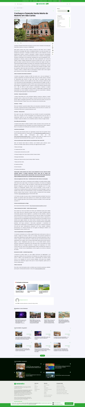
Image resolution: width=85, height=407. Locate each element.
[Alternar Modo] (20, 43)
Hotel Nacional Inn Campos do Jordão (63, 393)
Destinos (36, 387)
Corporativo (59, 25)
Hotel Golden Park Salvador (61, 389)
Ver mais (42, 355)
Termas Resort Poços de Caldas (62, 392)
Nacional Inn (16, 17)
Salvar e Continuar (69, 403)
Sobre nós (36, 386)
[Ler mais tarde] (26, 311)
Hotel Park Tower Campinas (61, 387)
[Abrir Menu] (15, 4)
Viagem (58, 20)
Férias (58, 21)
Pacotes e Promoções (47, 396)
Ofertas (36, 390)
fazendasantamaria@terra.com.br (42, 133)
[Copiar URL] (52, 54)
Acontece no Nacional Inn (61, 26)
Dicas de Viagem (17, 10)
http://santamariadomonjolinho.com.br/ (38, 205)
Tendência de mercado (48, 389)
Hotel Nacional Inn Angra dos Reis (62, 390)
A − (18, 43)
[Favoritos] (67, 4)
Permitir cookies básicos (57, 402)
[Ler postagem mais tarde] (53, 11)
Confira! (36, 303)
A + (15, 43)
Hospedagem (59, 22)
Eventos (58, 24)
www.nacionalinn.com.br (24, 193)
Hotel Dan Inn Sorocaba (60, 386)
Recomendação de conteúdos (58, 404)
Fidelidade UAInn (37, 389)
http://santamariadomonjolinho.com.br (22, 136)
